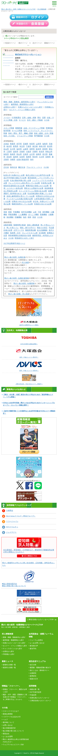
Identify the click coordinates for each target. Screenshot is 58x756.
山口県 (32, 154)
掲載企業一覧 (35, 689)
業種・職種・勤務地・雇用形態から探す (19, 102)
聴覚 (10, 212)
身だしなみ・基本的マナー (39, 670)
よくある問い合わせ (37, 643)
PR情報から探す (9, 654)
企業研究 (33, 673)
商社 (39, 118)
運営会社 (6, 734)
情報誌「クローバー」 (11, 686)
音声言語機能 (26, 212)
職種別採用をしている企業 (22, 204)
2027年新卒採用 (35, 692)
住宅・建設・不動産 (35, 120)
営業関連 (49, 128)
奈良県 (41, 152)
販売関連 (7, 131)
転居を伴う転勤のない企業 (14, 175)
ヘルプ (5, 720)
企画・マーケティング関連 (34, 128)
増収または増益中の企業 (33, 188)
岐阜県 (38, 149)
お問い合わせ (8, 725)
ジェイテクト (11, 532)
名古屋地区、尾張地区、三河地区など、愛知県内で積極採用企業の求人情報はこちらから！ (28, 551)
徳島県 (38, 154)
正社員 (6, 167)
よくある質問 (8, 736)
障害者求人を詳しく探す (24, 238)
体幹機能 (45, 212)
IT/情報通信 (16, 118)
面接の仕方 (34, 679)
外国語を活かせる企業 (43, 204)
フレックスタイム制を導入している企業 (24, 183)
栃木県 (9, 146)
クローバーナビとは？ (11, 711)
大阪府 (28, 152)
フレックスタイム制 (29, 233)
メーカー (7, 118)
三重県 (9, 152)
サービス (22, 120)
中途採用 (33, 695)
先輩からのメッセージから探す (30, 107)
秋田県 (32, 144)
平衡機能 (16, 212)
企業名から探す (10, 107)
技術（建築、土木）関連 (43, 133)
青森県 (12, 144)
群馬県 (15, 146)
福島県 (45, 144)
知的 (24, 217)
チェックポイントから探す (12, 649)
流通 (44, 118)
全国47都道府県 (22, 159)
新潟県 (49, 146)
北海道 (6, 144)
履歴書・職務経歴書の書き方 (40, 667)
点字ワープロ (18, 230)
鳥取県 (6, 154)
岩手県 (19, 144)
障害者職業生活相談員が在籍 (19, 235)
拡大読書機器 (42, 230)
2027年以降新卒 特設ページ (14, 243)
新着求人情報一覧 (9, 665)
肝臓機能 (18, 217)
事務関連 (18, 128)
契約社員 (13, 167)
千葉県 (28, 146)
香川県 (45, 154)
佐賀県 (22, 157)
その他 (46, 120)
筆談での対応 (42, 228)
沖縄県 (12, 159)
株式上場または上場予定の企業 (38, 175)
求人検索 (25, 262)
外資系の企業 (46, 183)
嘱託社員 (21, 167)
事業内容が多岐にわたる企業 (37, 186)
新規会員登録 (8, 714)
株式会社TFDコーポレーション (28, 54)
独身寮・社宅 (15, 233)
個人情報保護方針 (9, 728)
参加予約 (33, 649)
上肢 (34, 212)
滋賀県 (15, 152)
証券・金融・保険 (29, 118)
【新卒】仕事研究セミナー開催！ (29, 325)
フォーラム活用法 (36, 640)
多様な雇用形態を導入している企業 (20, 196)
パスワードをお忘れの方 (12, 717)
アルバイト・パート (34, 167)
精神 (29, 217)
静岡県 (45, 149)
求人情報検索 (41, 9)
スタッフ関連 (9, 128)
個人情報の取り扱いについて (13, 731)
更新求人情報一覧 (9, 667)
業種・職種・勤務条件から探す (14, 637)
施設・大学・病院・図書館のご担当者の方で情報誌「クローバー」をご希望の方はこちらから (15, 697)
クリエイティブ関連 (25, 136)
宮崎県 (48, 157)
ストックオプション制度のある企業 (33, 191)
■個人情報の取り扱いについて (14, 586)
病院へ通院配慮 (33, 225)
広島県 (25, 154)
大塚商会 (9, 510)
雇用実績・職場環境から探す (22, 104)
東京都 (35, 146)
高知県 (9, 157)
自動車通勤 (8, 225)
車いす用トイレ (12, 228)
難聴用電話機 (30, 230)
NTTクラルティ (12, 527)
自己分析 (33, 665)
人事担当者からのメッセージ (40, 701)
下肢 (39, 212)
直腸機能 (43, 214)
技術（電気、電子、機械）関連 (20, 133)
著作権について (8, 722)
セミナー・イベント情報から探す (22, 110)
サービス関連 (17, 131)
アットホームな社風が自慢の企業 (19, 199)
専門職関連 (38, 136)
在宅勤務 (42, 233)
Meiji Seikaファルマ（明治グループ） (21, 516)
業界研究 (33, 676)
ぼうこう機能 (33, 214)
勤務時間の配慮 (19, 225)
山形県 (38, 144)
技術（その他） (10, 136)
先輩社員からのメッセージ (39, 698)
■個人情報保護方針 (9, 584)
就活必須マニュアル (37, 661)
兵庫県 (35, 152)
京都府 (22, 152)
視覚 (5, 212)
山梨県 (25, 149)
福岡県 (15, 157)
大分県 (41, 157)
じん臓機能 (22, 214)
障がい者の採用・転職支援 (14, 257)
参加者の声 (34, 646)
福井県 (19, 149)
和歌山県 (48, 152)
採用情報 (32, 686)
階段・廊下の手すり (28, 228)
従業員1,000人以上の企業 (22, 201)
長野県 (32, 149)
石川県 (12, 149)
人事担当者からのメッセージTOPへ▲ (42, 619)
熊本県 (35, 157)
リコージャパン (12, 521)
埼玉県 (22, 146)
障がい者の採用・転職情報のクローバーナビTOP (22, 625)
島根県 (12, 154)
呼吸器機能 (12, 214)
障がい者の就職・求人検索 (18, 294)
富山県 (6, 149)
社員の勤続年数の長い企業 (20, 180)
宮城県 (25, 144)
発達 (34, 217)
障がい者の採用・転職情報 (24, 283)
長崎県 (28, 157)
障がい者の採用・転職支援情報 (16, 278)
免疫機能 (9, 217)
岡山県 (19, 154)
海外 (32, 159)
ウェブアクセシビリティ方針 (13, 745)
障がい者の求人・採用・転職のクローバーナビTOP (18, 9)
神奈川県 (42, 146)
